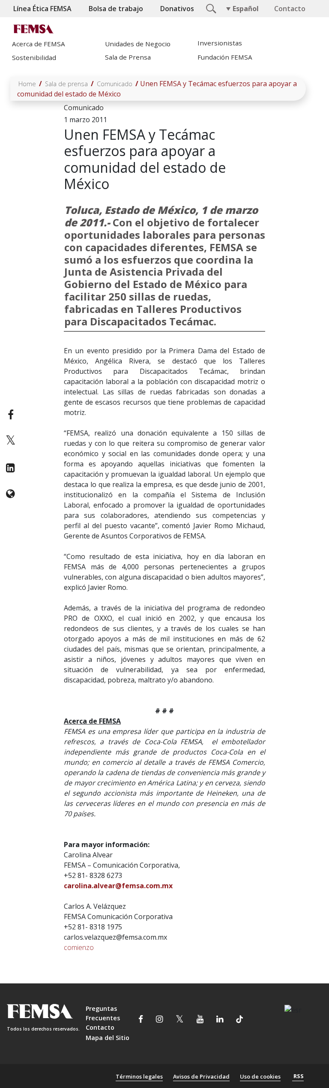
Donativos (177, 8)
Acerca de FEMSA (38, 43)
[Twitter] (10, 441)
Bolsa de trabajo (116, 8)
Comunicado (114, 84)
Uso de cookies (260, 1076)
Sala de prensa (66, 84)
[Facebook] (10, 414)
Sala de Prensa (128, 57)
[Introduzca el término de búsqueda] (210, 8)
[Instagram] (159, 1020)
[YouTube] (200, 1020)
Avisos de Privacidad (201, 1076)
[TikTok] (239, 1020)
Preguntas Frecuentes (103, 1013)
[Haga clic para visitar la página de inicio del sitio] (34, 29)
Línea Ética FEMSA (42, 8)
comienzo (79, 947)
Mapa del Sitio (107, 1038)
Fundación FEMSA (224, 57)
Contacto (289, 8)
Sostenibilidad (34, 57)
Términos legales (139, 1076)
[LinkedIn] (10, 467)
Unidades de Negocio (137, 43)
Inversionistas (219, 43)
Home (27, 84)
